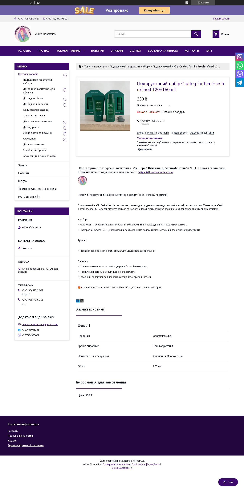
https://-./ (155, 172)
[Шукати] (196, 34)
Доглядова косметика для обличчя (39, 91)
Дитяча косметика (34, 144)
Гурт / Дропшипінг (29, 196)
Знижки (22, 165)
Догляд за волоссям (35, 104)
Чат (231, 482)
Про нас (44, 50)
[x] (81, 301)
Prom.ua (140, 461)
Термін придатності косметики (37, 188)
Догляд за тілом (33, 98)
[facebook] (77, 301)
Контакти (192, 50)
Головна (24, 50)
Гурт (209, 50)
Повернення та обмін (20, 435)
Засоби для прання (34, 150)
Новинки (97, 50)
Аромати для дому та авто (39, 156)
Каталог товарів (68, 50)
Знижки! (117, 50)
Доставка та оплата (163, 50)
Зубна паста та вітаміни (37, 132)
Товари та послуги (95, 66)
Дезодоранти (31, 127)
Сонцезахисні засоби (35, 109)
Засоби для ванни (34, 115)
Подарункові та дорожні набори (130, 66)
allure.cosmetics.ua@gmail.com (40, 324)
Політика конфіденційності (146, 464)
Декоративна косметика (37, 121)
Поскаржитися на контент (116, 464)
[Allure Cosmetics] (22, 40)
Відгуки (135, 50)
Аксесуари (29, 138)
